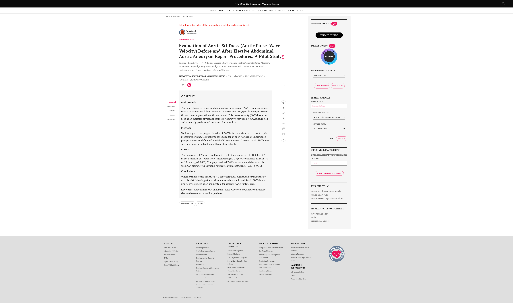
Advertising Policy (319, 213)
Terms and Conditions (170, 297)
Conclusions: (171, 119)
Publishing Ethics (265, 271)
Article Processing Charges (205, 251)
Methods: (172, 111)
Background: (171, 106)
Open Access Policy (171, 261)
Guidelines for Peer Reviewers (238, 281)
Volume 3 (176, 17)
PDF (201, 204)
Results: (172, 115)
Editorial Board (169, 255)
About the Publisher (171, 251)
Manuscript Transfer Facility (206, 281)
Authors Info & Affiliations (217, 70)
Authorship (200, 264)
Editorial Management (235, 251)
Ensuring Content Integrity (237, 257)
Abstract (172, 102)
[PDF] (189, 85)
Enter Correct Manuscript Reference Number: (329, 156)
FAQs (166, 258)
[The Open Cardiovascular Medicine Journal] (336, 253)
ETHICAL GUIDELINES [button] (243, 10)
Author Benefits (201, 255)
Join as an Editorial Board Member (326, 191)
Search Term (317, 101)
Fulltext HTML (187, 204)
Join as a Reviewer (319, 194)
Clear (330, 139)
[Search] (503, 4)
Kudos (314, 217)
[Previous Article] (284, 85)
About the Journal (170, 248)
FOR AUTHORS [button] (294, 10)
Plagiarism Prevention (267, 261)
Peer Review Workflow (236, 274)
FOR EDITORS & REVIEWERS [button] (270, 10)
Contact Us (197, 297)
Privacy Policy (185, 297)
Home (213, 10)
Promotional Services (321, 220)
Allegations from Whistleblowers (271, 248)
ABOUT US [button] (223, 10)
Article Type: (319, 124)
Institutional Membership (205, 274)
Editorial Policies (234, 254)
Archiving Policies (202, 248)
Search (341, 139)
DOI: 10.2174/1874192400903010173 (194, 80)
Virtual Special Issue (235, 271)
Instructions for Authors (204, 278)
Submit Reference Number (329, 173)
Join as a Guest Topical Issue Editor (327, 198)
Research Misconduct (266, 274)
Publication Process (235, 278)
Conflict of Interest (266, 251)
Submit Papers (329, 35)
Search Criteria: (321, 113)
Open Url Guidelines (171, 265)
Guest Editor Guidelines (236, 267)
